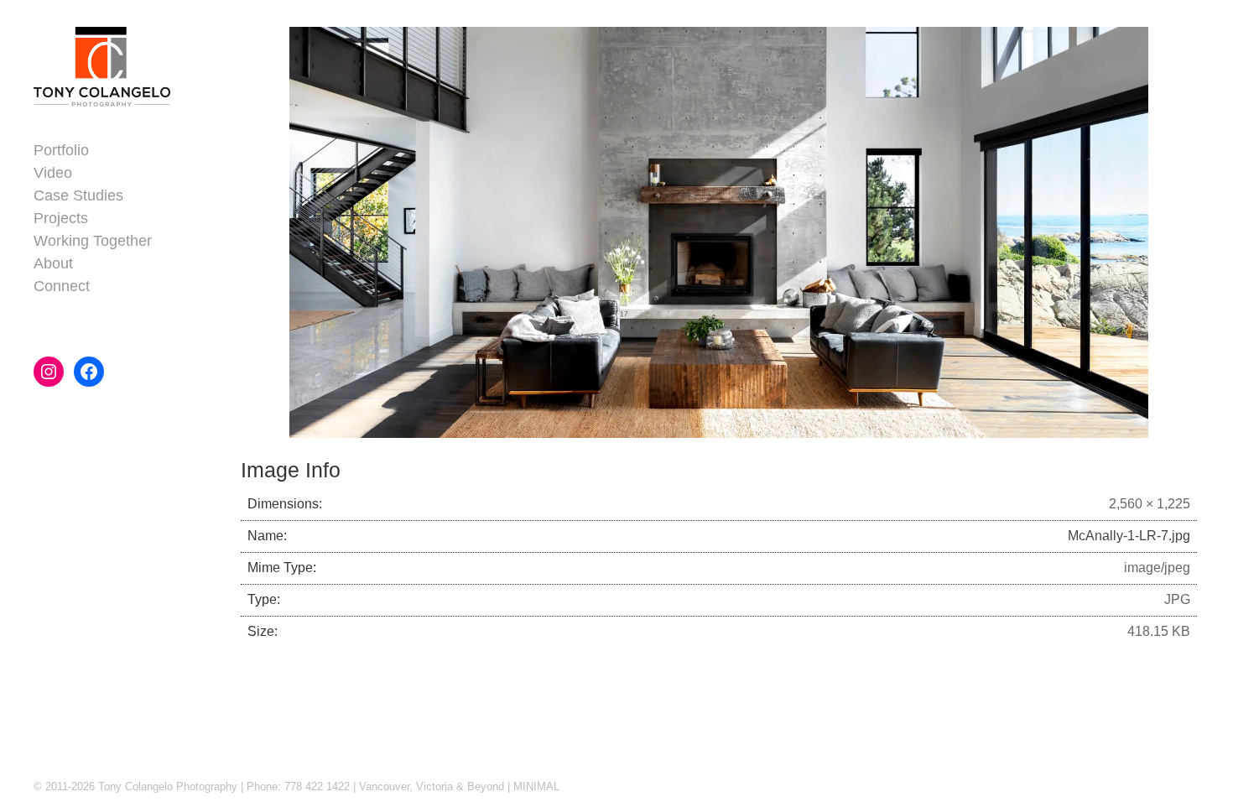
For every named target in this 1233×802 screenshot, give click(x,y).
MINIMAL (536, 786)
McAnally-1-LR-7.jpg (1129, 536)
